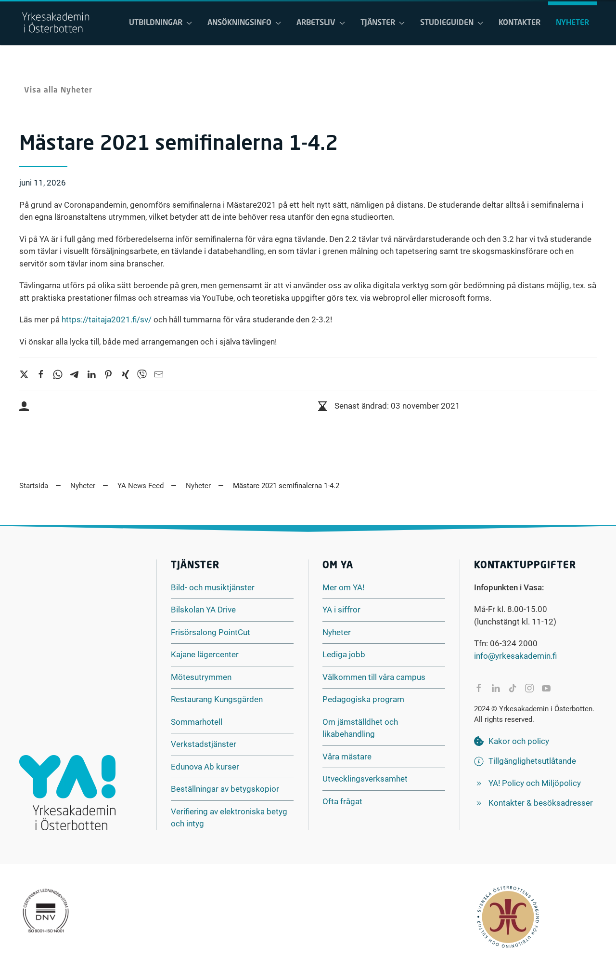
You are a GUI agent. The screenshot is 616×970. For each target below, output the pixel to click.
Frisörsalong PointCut (210, 632)
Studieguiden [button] (447, 23)
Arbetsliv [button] (315, 23)
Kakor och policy (518, 741)
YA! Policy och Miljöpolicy (534, 783)
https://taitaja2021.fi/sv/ (107, 319)
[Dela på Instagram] (529, 688)
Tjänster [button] (377, 23)
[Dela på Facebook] (479, 688)
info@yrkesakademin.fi (515, 656)
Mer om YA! (343, 587)
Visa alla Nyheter (58, 90)
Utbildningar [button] (155, 23)
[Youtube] (546, 688)
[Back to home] (55, 23)
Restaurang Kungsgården (217, 699)
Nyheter (572, 23)
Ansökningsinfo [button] (239, 23)
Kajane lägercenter (205, 654)
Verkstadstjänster (203, 744)
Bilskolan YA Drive (203, 609)
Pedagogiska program (363, 699)
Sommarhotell (196, 722)
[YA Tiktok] (512, 688)
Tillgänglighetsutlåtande (532, 761)
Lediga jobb (343, 654)
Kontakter (519, 23)
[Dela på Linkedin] (495, 688)
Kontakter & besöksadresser (540, 803)
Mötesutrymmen (201, 677)
